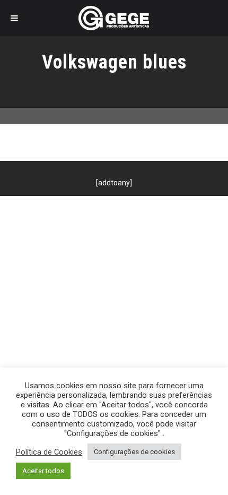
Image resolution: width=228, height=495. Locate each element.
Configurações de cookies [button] (134, 452)
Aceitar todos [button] (43, 471)
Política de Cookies (49, 452)
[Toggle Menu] (14, 18)
